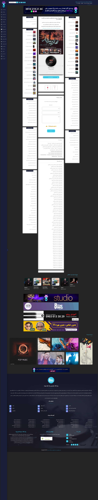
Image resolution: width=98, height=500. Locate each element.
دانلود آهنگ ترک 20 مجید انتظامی (57, 234)
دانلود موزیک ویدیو (13, 440)
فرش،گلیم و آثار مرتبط (72, 410)
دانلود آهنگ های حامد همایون (75, 120)
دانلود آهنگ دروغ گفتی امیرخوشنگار (71, 72)
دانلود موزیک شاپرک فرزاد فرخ (30, 75)
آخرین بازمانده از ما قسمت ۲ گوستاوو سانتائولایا (31, 184)
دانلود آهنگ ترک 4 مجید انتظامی (57, 262)
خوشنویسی (13, 410)
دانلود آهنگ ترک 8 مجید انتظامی (57, 255)
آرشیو (68, 363)
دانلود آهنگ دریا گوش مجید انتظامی (57, 225)
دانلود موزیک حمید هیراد (75, 426)
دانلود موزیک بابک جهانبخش (45, 425)
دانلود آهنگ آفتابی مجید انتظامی (57, 231)
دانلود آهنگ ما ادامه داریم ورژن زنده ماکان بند (70, 47)
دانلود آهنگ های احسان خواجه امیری (74, 108)
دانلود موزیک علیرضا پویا (31, 424)
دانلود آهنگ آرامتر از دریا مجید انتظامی (57, 229)
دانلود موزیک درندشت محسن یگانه (32, 129)
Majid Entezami (54, 156)
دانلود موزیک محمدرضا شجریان (74, 422)
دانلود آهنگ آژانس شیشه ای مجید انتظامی (56, 196)
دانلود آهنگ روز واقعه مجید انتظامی (57, 185)
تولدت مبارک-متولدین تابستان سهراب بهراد (73, 142)
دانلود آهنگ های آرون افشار (75, 94)
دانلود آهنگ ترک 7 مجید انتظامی (57, 257)
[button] (77, 282)
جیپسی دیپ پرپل (34, 208)
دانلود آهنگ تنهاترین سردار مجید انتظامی (57, 146)
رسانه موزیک (17, 437)
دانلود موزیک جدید (60, 148)
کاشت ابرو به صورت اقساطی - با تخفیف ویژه (31, 21)
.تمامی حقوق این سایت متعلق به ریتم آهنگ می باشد (54, 450)
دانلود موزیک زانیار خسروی (45, 422)
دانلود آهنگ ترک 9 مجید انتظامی (57, 253)
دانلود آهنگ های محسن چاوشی (74, 80)
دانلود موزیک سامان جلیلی (60, 425)
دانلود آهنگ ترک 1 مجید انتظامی (57, 267)
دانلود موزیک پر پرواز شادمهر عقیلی (32, 153)
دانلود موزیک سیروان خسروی (59, 419)
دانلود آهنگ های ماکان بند (75, 92)
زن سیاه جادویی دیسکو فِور (33, 205)
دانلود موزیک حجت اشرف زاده (88, 426)
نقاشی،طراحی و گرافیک (44, 410)
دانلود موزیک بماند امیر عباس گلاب (32, 120)
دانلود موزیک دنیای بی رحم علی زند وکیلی (31, 117)
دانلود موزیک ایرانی (52, 150)
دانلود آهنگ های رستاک (75, 90)
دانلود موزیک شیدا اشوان (30, 85)
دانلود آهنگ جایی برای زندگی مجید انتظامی (56, 190)
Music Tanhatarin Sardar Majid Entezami (55, 153)
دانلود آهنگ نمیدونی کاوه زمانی (72, 43)
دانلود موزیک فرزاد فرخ (60, 424)
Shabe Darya (36, 287)
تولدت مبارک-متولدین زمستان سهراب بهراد (74, 137)
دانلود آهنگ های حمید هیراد (75, 123)
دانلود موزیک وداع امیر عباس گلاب (32, 115)
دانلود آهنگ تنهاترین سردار (47, 148)
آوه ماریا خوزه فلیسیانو (33, 201)
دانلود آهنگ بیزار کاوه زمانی (72, 25)
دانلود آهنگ (21, 437)
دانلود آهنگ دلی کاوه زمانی (72, 29)
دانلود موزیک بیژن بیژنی (89, 422)
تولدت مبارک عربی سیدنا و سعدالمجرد (74, 133)
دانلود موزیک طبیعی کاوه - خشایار (29, 53)
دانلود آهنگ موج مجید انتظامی (58, 215)
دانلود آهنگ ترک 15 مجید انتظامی (57, 243)
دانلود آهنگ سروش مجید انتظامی (57, 210)
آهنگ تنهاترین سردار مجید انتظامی (47, 146)
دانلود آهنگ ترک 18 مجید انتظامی (57, 237)
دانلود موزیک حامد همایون (31, 419)
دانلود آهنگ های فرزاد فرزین (75, 104)
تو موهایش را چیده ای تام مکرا (32, 179)
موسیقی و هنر (51, 401)
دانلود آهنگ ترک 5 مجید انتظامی (57, 260)
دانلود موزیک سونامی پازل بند (30, 64)
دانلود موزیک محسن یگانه (17, 422)
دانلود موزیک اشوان (75, 425)
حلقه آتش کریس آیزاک (33, 210)
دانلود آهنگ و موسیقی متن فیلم (55, 22)
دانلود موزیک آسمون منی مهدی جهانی (29, 57)
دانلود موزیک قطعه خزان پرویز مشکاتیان (31, 155)
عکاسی (70, 405)
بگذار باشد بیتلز (34, 226)
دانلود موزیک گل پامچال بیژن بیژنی (32, 165)
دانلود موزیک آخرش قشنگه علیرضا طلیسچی (28, 82)
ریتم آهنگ (52, 148)
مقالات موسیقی (41, 349)
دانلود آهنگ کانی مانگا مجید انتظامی (57, 177)
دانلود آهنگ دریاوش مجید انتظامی (57, 224)
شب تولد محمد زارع (76, 147)
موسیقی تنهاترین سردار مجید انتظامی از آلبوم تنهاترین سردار (51, 24)
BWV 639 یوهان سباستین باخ (32, 219)
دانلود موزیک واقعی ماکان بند (30, 35)
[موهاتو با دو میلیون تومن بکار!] (51, 326)
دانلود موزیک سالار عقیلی (31, 422)
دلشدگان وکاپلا (34, 177)
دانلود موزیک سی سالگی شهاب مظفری (32, 122)
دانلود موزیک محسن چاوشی (74, 419)
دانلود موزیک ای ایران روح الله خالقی (32, 144)
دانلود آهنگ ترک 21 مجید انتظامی (57, 232)
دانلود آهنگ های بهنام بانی (75, 106)
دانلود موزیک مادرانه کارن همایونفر (32, 151)
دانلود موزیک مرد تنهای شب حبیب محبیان (31, 158)
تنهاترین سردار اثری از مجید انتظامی (46, 22)
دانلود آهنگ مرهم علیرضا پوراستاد (71, 54)
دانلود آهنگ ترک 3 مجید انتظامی (57, 264)
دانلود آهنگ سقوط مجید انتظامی (57, 201)
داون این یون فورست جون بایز (33, 229)
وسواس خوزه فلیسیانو (33, 198)
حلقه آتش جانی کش (33, 203)
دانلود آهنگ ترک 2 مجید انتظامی (57, 265)
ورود (81, 3)
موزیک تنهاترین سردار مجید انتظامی (57, 145)
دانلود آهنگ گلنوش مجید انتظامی (57, 218)
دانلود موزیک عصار (90, 421)
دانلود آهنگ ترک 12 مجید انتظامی (57, 248)
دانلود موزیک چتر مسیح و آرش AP (29, 46)
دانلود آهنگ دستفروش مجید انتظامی (57, 182)
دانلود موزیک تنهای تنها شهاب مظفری (32, 112)
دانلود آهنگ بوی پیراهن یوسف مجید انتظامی (56, 189)
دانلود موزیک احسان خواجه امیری (16, 425)
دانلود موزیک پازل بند (75, 421)
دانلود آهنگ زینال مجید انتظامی (58, 197)
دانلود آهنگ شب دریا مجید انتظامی (57, 211)
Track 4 (71, 284)
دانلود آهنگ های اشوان (75, 111)
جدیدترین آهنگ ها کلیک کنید (75, 19)
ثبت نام (78, 3)
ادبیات (13, 405)
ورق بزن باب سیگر (34, 175)
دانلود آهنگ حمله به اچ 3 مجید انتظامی (56, 170)
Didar (53, 287)
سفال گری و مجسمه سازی (72, 408)
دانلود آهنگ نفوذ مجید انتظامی (58, 203)
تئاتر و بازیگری (42, 405)
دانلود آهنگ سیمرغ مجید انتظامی (57, 175)
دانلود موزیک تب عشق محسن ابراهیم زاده (28, 60)
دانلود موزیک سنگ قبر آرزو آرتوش (32, 134)
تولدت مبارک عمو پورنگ (75, 135)
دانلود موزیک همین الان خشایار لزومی (29, 67)
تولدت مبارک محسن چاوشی (75, 159)
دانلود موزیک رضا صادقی (17, 419)
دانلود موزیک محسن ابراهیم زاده (45, 421)
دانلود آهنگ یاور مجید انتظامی (58, 199)
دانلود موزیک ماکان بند (60, 422)
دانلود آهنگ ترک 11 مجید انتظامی (57, 250)
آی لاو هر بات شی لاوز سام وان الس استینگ (31, 224)
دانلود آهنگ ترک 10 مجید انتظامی (57, 251)
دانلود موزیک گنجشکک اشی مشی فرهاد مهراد (31, 160)
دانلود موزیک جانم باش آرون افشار (29, 89)
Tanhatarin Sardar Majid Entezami (56, 151)
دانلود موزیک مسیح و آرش (31, 425)
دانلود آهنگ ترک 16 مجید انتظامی (57, 241)
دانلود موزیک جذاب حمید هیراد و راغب (29, 71)
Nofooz (25, 287)
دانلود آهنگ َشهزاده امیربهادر (72, 32)
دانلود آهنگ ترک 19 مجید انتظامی (57, 236)
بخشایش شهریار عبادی (33, 172)
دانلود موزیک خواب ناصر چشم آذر (32, 148)
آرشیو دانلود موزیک (51, 415)
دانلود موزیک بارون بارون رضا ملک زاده (29, 32)
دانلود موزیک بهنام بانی (32, 421)
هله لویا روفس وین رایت (33, 222)
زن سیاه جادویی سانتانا (33, 191)
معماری (13, 408)
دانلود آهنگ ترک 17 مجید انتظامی (57, 239)
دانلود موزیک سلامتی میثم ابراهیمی (29, 39)
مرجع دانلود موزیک (19, 440)
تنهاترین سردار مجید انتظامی (44, 145)
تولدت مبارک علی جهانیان (75, 156)
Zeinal (62, 287)
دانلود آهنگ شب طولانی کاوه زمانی (71, 22)
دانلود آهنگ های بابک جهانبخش (74, 87)
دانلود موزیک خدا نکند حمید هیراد (32, 108)
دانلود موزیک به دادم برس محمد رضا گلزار (31, 103)
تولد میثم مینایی (76, 154)
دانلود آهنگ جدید (25, 440)
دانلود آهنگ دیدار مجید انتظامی (58, 220)
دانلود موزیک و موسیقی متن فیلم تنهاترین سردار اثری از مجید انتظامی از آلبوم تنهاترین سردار (52, 18)
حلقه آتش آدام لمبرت (33, 212)
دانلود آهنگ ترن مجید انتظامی (58, 192)
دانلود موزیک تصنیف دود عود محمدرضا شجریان (31, 139)
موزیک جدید (23, 442)
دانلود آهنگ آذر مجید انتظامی (58, 227)
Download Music (50, 77)
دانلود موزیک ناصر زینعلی (17, 426)
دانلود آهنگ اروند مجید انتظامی (58, 208)
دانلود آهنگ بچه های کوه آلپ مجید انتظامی (56, 173)
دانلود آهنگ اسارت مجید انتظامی (57, 206)
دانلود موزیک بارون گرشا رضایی (32, 110)
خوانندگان (82, 363)
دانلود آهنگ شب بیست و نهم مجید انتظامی (56, 168)
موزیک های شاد (41, 363)
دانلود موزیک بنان (90, 419)
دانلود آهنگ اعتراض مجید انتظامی (57, 194)
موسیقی (42, 408)
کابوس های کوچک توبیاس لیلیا (32, 215)
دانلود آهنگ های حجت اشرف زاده (74, 116)
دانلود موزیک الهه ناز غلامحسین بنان (32, 162)
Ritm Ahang (60, 156)
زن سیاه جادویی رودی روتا (33, 194)
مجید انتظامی (50, 145)
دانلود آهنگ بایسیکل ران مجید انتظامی (57, 180)
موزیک (56, 148)
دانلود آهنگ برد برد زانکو (72, 50)
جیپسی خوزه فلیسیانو (33, 186)
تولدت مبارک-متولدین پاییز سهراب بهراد (74, 140)
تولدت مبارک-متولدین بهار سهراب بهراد (74, 144)
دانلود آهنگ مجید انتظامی (59, 150)
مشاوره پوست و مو (34, 23)
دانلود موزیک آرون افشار (31, 426)
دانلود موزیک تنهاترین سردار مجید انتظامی (57, 143)
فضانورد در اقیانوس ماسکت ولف (32, 182)
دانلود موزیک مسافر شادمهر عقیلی (32, 141)
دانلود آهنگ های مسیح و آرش (75, 97)
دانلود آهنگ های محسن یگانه (75, 101)
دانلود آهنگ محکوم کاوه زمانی (72, 68)
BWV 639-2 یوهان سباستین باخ (32, 217)
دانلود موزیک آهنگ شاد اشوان (30, 42)
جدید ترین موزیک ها (56, 349)
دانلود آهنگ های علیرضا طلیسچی (74, 118)
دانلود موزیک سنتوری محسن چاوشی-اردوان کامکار (30, 132)
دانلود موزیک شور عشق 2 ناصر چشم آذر (31, 146)
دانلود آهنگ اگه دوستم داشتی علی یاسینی (71, 65)
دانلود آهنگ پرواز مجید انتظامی (58, 213)
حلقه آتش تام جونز (34, 189)
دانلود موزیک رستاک (46, 424)
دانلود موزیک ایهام (61, 426)
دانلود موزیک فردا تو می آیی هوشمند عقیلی (31, 136)
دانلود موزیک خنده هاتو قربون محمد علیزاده (28, 78)
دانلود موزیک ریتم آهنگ (17, 442)
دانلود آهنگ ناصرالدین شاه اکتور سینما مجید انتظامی (55, 164)
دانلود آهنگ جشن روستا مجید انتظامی (57, 204)
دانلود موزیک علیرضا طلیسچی (88, 425)
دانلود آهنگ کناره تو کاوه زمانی (72, 36)
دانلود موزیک (49, 143)
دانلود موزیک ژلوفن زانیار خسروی (29, 49)
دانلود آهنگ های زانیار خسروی (75, 85)
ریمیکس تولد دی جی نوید (75, 151)
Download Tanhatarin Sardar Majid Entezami (54, 154)
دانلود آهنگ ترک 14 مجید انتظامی (57, 244)
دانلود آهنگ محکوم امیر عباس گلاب (71, 61)
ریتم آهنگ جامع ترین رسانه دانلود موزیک (51, 386)
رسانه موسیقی (12, 437)
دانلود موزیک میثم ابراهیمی (74, 424)
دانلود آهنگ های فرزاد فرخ (75, 113)
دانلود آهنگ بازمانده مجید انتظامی (57, 171)
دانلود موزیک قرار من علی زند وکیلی (32, 101)
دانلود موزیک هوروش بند (46, 419)
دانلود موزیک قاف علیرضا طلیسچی (32, 105)
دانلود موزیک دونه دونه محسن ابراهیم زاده (28, 92)
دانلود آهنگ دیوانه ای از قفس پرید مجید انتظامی (55, 178)
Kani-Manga (45, 287)
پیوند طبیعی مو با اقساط (33, 19)
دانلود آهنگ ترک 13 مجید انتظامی (57, 246)
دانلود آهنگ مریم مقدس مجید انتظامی (56, 184)
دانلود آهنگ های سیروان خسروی (74, 83)
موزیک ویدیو (12, 363)
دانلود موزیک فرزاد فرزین (17, 421)
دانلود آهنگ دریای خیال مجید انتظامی (57, 222)
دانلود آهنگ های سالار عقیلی (75, 99)
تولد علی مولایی (76, 149)
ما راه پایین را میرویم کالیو (33, 196)
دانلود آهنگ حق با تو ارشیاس (72, 58)
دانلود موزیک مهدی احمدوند (88, 424)
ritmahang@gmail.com (73, 439)
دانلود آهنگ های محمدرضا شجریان (74, 125)
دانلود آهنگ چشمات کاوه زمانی (72, 40)
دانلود (31, 437)
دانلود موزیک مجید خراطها (60, 421)
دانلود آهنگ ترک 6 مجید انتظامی (57, 258)
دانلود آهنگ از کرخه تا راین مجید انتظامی (56, 187)
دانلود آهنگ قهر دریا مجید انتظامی (57, 217)
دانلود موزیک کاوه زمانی (17, 424)
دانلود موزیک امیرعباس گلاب (45, 426)
